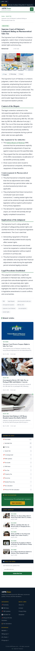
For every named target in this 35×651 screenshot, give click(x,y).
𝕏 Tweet (21, 74)
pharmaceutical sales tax (24, 301)
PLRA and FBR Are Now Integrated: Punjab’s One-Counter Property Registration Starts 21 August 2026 (20, 535)
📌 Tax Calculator (17, 486)
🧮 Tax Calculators (6, 623)
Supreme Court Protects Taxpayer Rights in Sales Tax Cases (16, 345)
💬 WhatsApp (12, 74)
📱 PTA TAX (17, 447)
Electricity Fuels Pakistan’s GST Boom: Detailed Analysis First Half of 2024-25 (15, 417)
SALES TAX (8, 16)
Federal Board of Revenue (15, 143)
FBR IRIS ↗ (4, 630)
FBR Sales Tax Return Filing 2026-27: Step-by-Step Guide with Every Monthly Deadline (21, 517)
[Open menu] (32, 9)
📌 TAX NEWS (17, 439)
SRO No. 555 (20, 305)
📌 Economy (17, 478)
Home (3, 16)
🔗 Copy (5, 74)
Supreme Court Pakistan (9, 308)
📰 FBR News (17, 466)
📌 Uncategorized (17, 455)
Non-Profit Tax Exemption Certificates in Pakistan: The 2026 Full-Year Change (21, 543)
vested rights (6, 312)
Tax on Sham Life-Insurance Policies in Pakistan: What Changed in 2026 (21, 552)
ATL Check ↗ (4, 637)
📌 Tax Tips (17, 470)
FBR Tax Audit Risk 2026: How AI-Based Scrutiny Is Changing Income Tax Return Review (20, 526)
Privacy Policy (22, 611)
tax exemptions (22, 308)
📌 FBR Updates (17, 458)
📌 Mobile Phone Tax (17, 482)
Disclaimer (21, 614)
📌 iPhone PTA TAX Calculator (17, 489)
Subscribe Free (17, 573)
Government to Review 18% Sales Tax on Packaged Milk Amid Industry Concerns (15, 381)
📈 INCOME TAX (17, 443)
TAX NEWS (5, 341)
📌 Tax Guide (17, 462)
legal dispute (11, 301)
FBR (4, 301)
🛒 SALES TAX (17, 451)
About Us (21, 605)
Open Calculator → (17, 503)
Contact (21, 608)
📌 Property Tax (17, 474)
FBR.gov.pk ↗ (5, 634)
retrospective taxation (8, 305)
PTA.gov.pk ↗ (5, 640)
